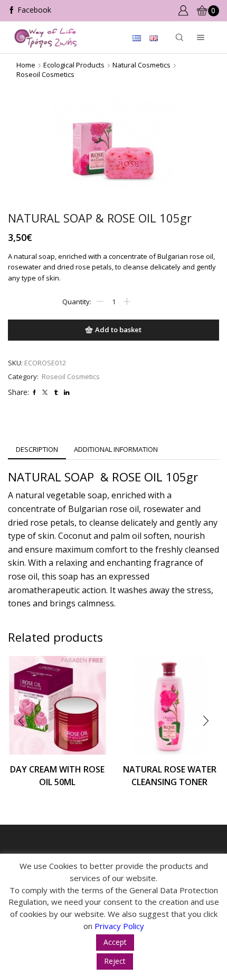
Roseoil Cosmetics (45, 74)
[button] (21, 721)
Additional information (116, 449)
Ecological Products (74, 65)
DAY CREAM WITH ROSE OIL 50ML (57, 776)
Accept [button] (115, 942)
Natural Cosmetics (141, 65)
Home (25, 65)
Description (37, 449)
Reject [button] (115, 961)
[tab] (37, 449)
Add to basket (118, 329)
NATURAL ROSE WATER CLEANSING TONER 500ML (169, 782)
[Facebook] (29, 10)
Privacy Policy (119, 926)
